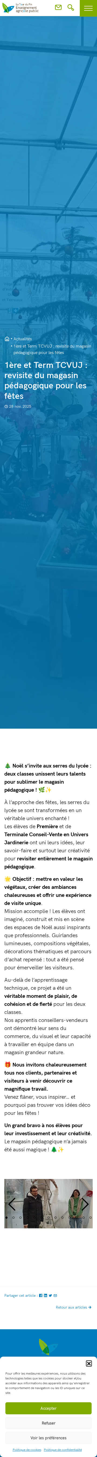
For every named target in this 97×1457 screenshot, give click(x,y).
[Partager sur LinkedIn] (46, 1295)
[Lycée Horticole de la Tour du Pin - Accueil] (7, 339)
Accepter (48, 1408)
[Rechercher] (70, 9)
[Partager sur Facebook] (41, 1295)
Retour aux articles (71, 1307)
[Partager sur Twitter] (50, 1295)
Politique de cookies (27, 1450)
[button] (89, 1363)
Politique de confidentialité (63, 1450)
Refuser (49, 1423)
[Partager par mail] (55, 1295)
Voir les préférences (48, 1438)
